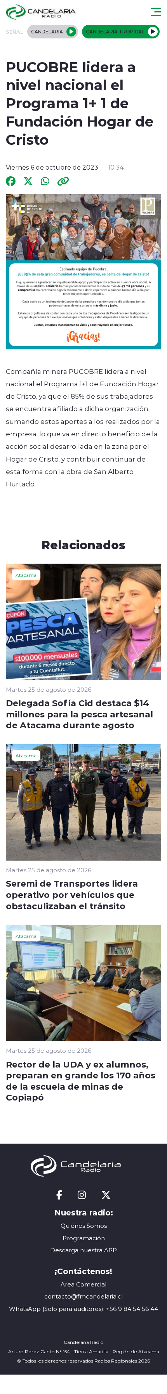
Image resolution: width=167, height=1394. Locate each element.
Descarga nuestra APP (83, 1250)
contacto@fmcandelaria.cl (83, 1296)
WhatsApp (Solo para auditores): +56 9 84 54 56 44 (83, 1308)
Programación (84, 1238)
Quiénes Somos (84, 1225)
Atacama (26, 575)
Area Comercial (83, 1284)
